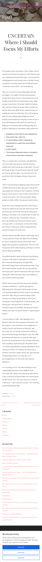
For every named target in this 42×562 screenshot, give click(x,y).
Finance (11, 393)
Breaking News (7, 418)
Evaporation (6, 496)
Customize (21, 552)
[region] (21, 546)
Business (5, 422)
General (4, 428)
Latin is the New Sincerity (10, 463)
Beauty (4, 415)
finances (13, 396)
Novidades (5, 435)
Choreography (6, 499)
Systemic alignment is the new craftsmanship (16, 460)
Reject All (21, 558)
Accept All (21, 547)
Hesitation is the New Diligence (12, 514)
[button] (37, 4)
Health (4, 432)
